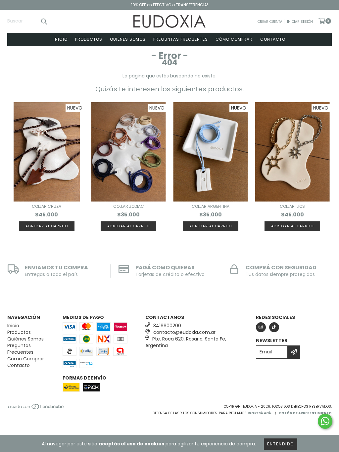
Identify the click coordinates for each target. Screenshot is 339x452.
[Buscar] (43, 21)
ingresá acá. (260, 413)
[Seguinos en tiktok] (274, 327)
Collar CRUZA (46, 206)
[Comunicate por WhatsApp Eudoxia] (325, 421)
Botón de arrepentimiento (305, 413)
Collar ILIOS (292, 206)
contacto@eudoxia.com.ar (184, 332)
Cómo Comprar (234, 39)
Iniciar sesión (300, 21)
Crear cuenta (270, 21)
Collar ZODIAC (128, 206)
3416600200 (167, 325)
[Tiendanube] (36, 408)
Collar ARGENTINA (210, 206)
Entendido (280, 444)
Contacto (272, 39)
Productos (88, 39)
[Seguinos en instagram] (261, 327)
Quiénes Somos (128, 39)
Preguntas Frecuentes (180, 39)
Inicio (61, 39)
